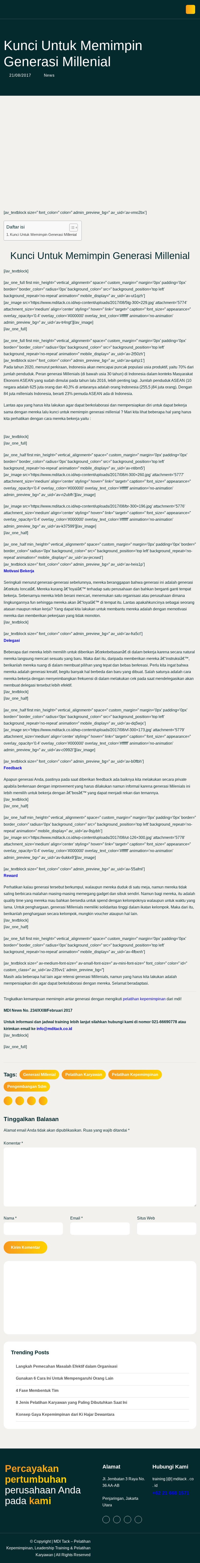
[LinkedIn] (106, 1519)
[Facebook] (127, 1519)
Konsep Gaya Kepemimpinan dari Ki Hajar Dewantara (65, 1414)
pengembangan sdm (26, 1086)
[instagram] (116, 1519)
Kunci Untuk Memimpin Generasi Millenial (43, 234)
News (49, 75)
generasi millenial (39, 1075)
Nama (10, 1218)
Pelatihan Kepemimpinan (135, 1075)
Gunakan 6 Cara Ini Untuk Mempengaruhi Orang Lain (64, 1378)
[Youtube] (138, 1519)
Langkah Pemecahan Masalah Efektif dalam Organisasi (66, 1366)
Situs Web (146, 1218)
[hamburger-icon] (190, 9)
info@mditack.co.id (54, 1029)
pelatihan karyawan (83, 1075)
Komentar (13, 1143)
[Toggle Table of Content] (71, 227)
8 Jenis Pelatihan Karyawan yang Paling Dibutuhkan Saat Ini (71, 1402)
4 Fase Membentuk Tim (37, 1390)
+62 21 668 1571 (170, 1493)
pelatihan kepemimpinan (144, 999)
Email (76, 1218)
